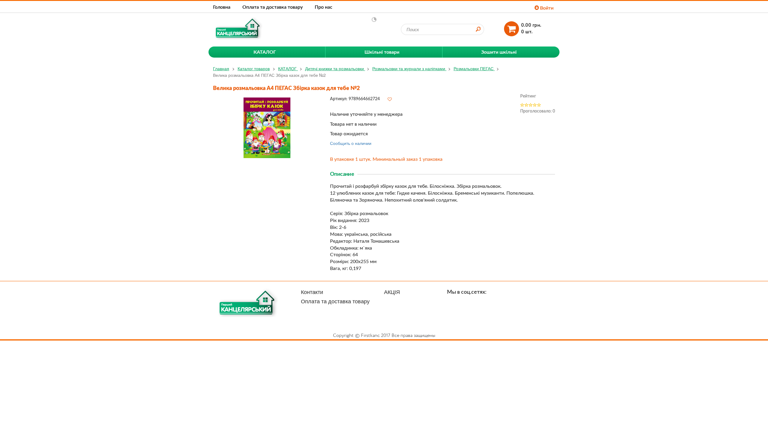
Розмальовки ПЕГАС (474, 68)
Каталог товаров (254, 68)
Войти (546, 7)
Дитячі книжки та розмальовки (335, 68)
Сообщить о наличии (350, 143)
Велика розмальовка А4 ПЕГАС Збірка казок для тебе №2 (269, 75)
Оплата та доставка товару (272, 7)
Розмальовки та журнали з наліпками (409, 68)
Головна (221, 7)
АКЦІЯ (392, 292)
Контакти (312, 292)
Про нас (323, 7)
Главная (221, 68)
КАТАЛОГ (288, 68)
